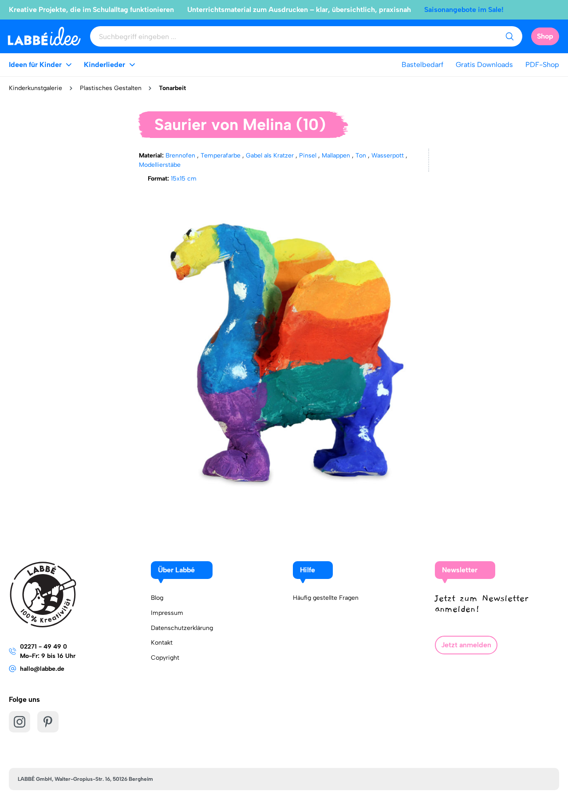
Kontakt (162, 642)
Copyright (165, 657)
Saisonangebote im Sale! (464, 9)
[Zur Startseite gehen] (44, 36)
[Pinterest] (48, 721)
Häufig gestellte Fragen (326, 598)
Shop (545, 36)
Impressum (167, 613)
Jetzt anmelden (466, 645)
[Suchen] (509, 36)
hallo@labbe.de (42, 669)
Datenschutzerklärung (182, 628)
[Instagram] (19, 721)
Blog (157, 598)
